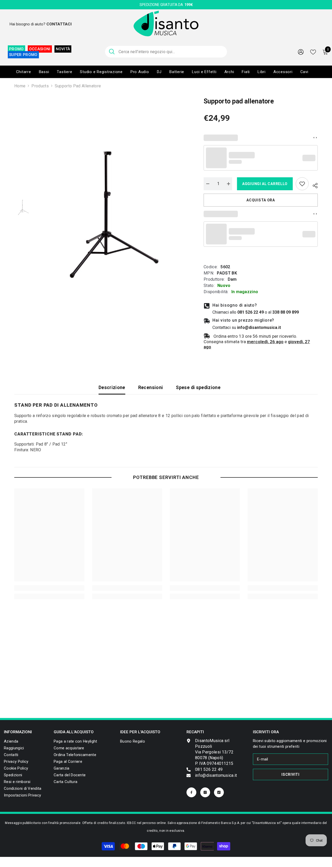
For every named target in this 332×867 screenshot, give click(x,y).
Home (19, 85)
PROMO (16, 49)
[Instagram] (205, 792)
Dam (232, 279)
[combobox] (171, 52)
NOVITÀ (63, 49)
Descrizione (112, 387)
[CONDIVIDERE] (313, 184)
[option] (114, 206)
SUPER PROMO (23, 54)
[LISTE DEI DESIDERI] (313, 51)
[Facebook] (191, 792)
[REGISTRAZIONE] (301, 52)
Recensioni (150, 387)
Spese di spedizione (198, 387)
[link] (302, 183)
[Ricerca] (166, 52)
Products (40, 85)
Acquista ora (260, 200)
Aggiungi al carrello (264, 184)
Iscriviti (290, 774)
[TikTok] (219, 792)
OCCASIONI (40, 49)
